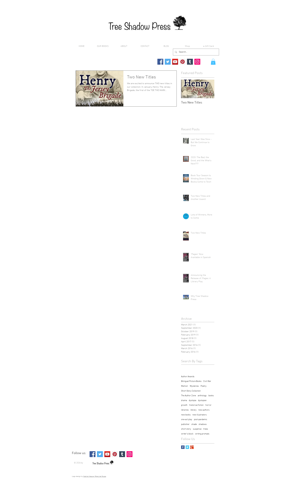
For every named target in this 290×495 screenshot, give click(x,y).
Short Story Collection (191, 391)
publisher (185, 424)
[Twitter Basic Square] (187, 447)
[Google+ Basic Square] (192, 447)
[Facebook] (160, 62)
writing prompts (202, 434)
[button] (213, 62)
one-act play (186, 419)
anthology (202, 395)
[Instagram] (197, 62)
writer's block (187, 434)
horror (208, 405)
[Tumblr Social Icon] (190, 62)
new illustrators (199, 415)
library (193, 410)
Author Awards (187, 376)
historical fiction (196, 405)
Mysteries (194, 386)
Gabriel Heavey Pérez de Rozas (94, 476)
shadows (203, 424)
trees (205, 429)
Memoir (184, 386)
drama (184, 400)
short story (186, 429)
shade (194, 424)
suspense (197, 429)
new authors (203, 410)
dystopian (202, 400)
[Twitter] (168, 62)
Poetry (203, 386)
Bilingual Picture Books (191, 381)
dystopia (192, 400)
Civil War (207, 381)
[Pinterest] (182, 62)
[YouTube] (175, 62)
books (211, 395)
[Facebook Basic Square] (183, 447)
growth (184, 405)
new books (186, 415)
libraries (185, 410)
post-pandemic (200, 419)
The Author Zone (188, 395)
